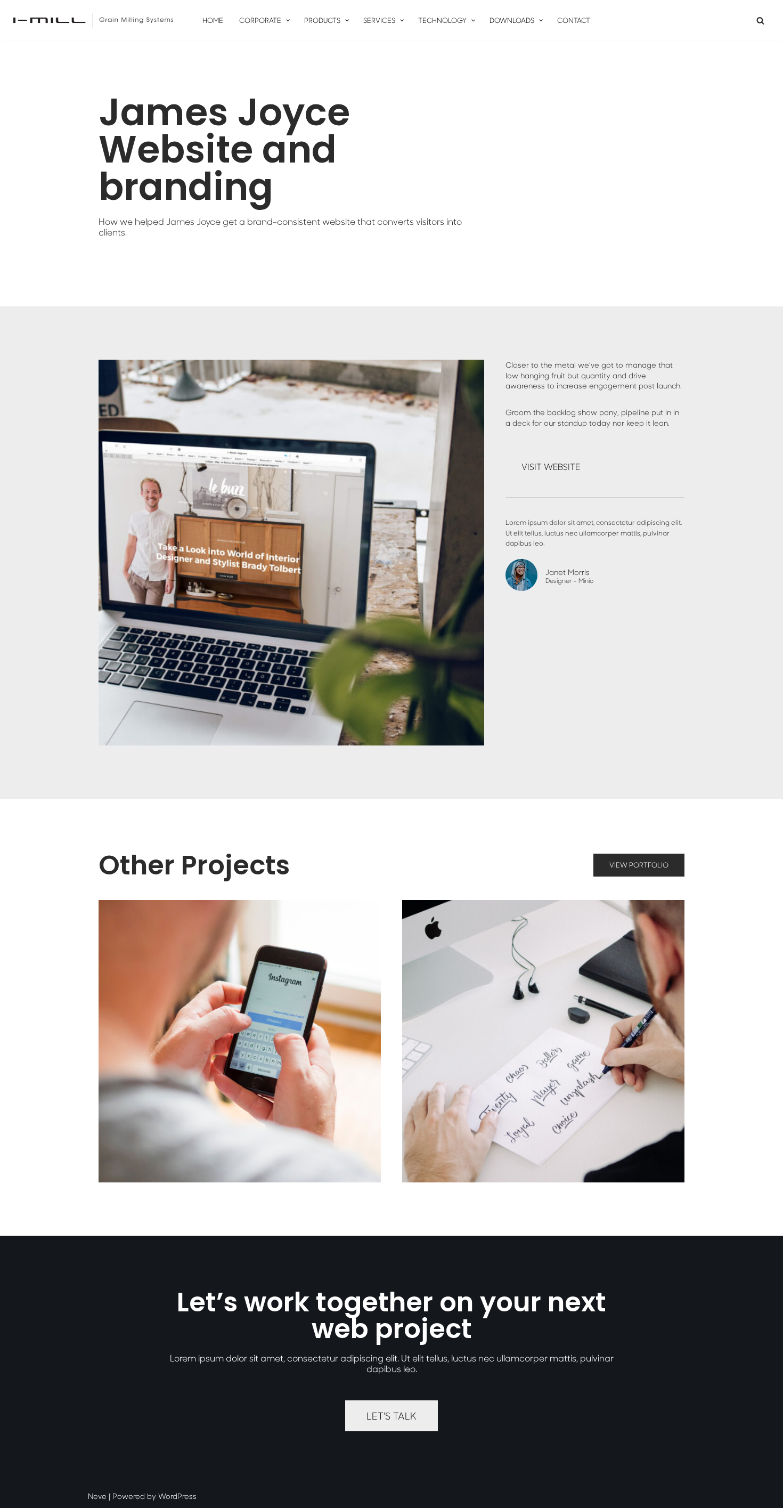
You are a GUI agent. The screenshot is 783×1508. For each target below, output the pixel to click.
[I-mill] (93, 20)
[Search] (760, 21)
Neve (97, 1496)
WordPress (177, 1496)
